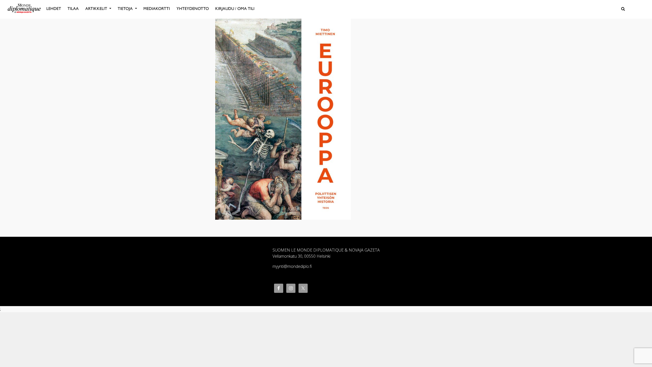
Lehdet (53, 8)
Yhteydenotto (192, 8)
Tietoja (126, 8)
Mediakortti (156, 8)
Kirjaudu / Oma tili (234, 8)
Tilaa (73, 8)
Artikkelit (96, 8)
